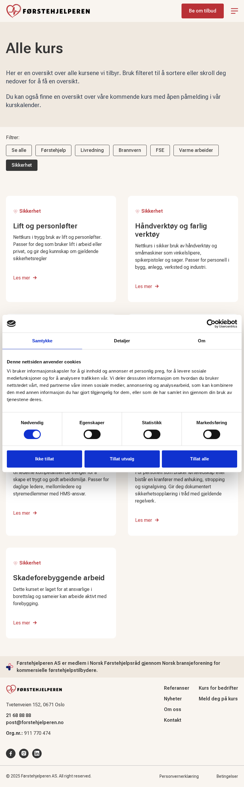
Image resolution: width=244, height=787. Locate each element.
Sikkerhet (22, 165)
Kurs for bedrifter (218, 688)
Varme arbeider (196, 150)
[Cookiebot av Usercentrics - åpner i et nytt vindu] (211, 323)
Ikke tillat (44, 458)
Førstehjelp (53, 150)
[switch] (92, 434)
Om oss (172, 709)
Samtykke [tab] (42, 340)
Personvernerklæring (179, 776)
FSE (160, 150)
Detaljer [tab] (122, 340)
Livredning (92, 150)
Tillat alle (199, 458)
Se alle (19, 150)
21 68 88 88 (18, 715)
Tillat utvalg (122, 458)
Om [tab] (201, 340)
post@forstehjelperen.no (35, 722)
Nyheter (173, 699)
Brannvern (130, 150)
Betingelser (227, 776)
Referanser (176, 688)
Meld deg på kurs (218, 699)
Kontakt (172, 720)
